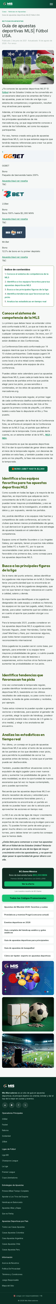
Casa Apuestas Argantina (12, 1238)
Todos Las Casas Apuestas (13, 1227)
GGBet (4, 1119)
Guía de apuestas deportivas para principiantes (26, 940)
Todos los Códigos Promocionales (28, 898)
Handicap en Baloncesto (12, 1202)
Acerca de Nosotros (10, 1263)
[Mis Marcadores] (7, 4)
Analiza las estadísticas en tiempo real (26, 301)
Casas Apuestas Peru (11, 1250)
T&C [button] (4, 184)
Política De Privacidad (11, 1269)
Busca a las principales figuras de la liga (27, 289)
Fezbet (5, 1125)
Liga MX (5, 1155)
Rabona (5, 1130)
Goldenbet (6, 1136)
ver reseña (22, 181)
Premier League (8, 1172)
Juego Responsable (10, 1280)
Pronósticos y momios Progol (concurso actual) (26, 915)
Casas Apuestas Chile (11, 1244)
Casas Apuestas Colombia (13, 1233)
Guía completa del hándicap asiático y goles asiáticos (25, 931)
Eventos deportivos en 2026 (17, 922)
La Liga (5, 1166)
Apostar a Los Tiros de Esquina (15, 1197)
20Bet (4, 1142)
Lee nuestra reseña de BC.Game (28, 891)
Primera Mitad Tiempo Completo (15, 1191)
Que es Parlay (8, 1214)
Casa (4, 12)
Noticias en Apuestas (17, 12)
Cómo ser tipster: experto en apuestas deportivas (27, 956)
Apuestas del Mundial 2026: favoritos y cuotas (26, 907)
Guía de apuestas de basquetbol (19, 948)
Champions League (10, 1161)
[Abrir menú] (51, 4)
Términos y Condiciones (12, 1274)
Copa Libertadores (10, 1178)
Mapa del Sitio (8, 1286)
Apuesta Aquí (9, 181)
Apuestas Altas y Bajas (11, 1208)
